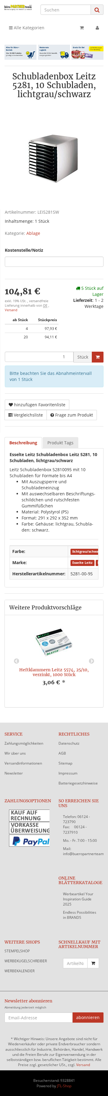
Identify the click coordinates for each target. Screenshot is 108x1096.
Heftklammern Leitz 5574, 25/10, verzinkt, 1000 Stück (54, 672)
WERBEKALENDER (19, 970)
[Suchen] (97, 10)
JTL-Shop (64, 1085)
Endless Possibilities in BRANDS (79, 915)
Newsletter (13, 773)
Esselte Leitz (82, 563)
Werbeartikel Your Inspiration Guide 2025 (78, 899)
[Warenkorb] (81, 27)
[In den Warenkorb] (98, 357)
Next (91, 661)
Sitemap (65, 763)
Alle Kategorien (28, 27)
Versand (11, 310)
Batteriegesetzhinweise (78, 783)
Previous (16, 661)
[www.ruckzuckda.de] (18, 7)
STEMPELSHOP (17, 951)
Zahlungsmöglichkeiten (23, 743)
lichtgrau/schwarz (87, 552)
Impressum (67, 773)
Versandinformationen (23, 763)
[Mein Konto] (97, 27)
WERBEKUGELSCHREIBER (25, 960)
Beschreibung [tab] (23, 443)
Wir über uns (15, 753)
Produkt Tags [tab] (60, 443)
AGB (62, 753)
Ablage (33, 233)
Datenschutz (69, 743)
